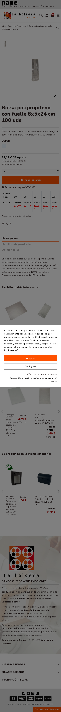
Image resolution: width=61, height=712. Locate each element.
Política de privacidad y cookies (41, 374)
